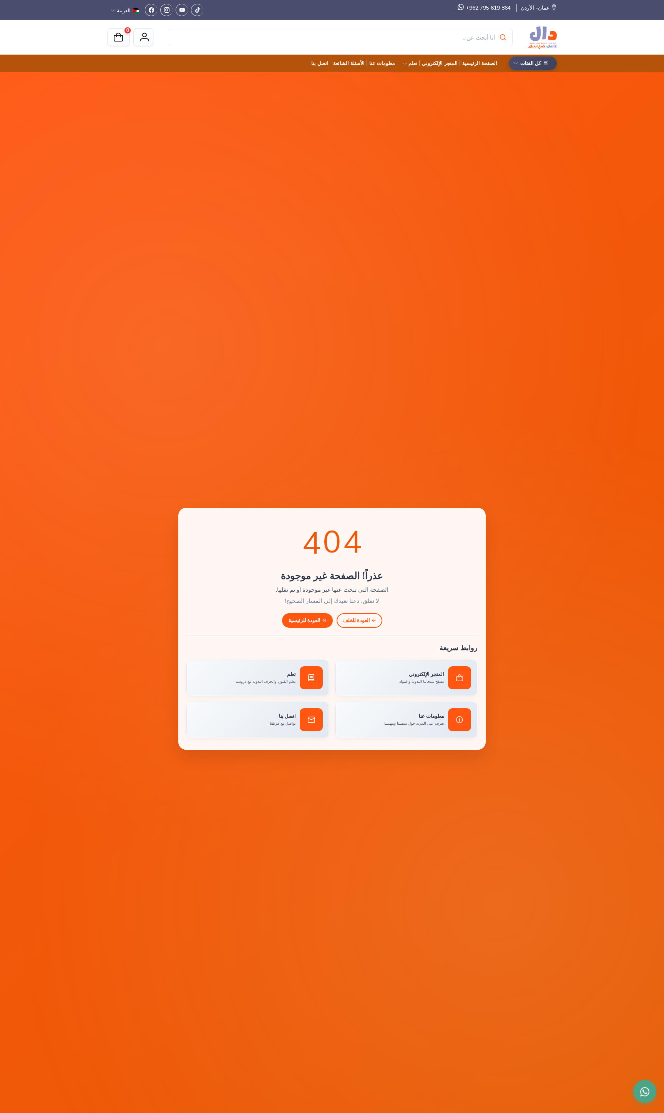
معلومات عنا (382, 63)
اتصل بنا (320, 63)
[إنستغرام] (166, 10)
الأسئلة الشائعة (349, 63)
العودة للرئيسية (304, 620)
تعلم (412, 63)
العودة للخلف (356, 620)
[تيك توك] (197, 10)
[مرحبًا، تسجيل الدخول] (143, 37)
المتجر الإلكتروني (440, 63)
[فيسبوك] (151, 10)
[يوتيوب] (182, 10)
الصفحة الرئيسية (479, 63)
